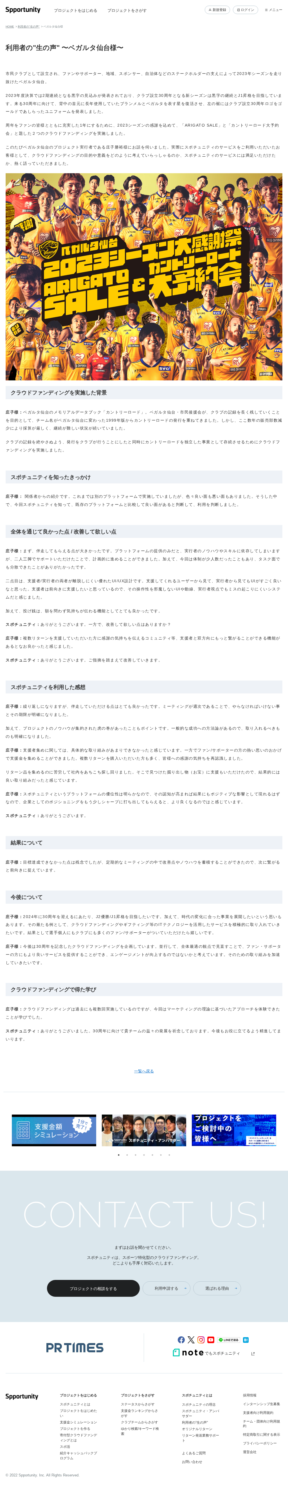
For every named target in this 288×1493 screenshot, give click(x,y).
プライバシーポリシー (260, 1443)
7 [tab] (169, 1155)
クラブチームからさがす (139, 1422)
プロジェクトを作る (75, 1429)
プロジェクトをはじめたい (78, 1413)
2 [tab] (127, 1155)
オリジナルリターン (197, 1429)
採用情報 (249, 1395)
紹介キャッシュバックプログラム (78, 1455)
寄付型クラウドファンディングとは (78, 1437)
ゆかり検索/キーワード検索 (140, 1431)
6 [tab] (161, 1155)
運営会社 (249, 1452)
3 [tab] (135, 1155)
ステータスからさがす (138, 1404)
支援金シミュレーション (78, 1422)
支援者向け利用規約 (258, 1413)
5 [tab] (152, 1155)
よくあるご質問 (194, 1453)
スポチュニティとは (75, 1404)
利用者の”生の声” (195, 1422)
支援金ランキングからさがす (139, 1413)
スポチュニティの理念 (199, 1405)
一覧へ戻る (144, 1071)
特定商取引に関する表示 (261, 1435)
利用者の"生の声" (29, 26)
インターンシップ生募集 (261, 1404)
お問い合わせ (192, 1462)
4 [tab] (144, 1155)
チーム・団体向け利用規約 (261, 1423)
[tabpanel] (54, 1131)
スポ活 (65, 1447)
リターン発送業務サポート (200, 1437)
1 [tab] (119, 1155)
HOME (10, 26)
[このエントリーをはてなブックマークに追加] (246, 1340)
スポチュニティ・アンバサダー (200, 1413)
